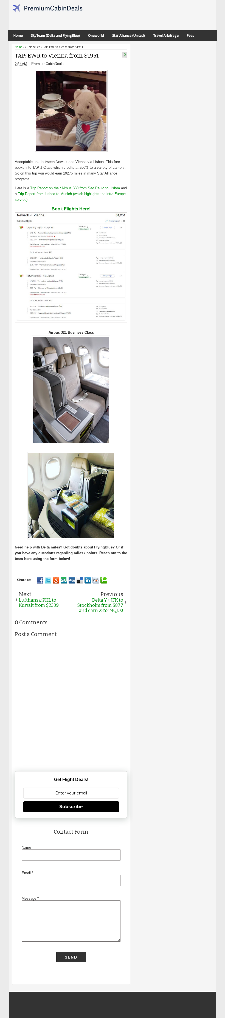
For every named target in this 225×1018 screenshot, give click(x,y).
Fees (190, 35)
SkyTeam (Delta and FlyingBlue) (55, 35)
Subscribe (71, 806)
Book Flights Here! (71, 209)
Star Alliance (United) (128, 35)
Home (18, 35)
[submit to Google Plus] (56, 580)
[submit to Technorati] (103, 580)
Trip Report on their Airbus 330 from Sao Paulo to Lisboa (75, 188)
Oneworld (96, 35)
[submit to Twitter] (48, 580)
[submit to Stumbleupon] (64, 580)
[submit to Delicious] (80, 580)
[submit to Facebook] (40, 580)
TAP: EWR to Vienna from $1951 (57, 55)
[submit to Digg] (72, 580)
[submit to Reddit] (95, 580)
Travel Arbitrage (166, 35)
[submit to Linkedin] (88, 580)
